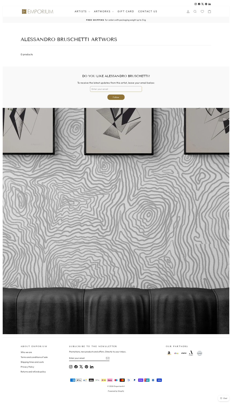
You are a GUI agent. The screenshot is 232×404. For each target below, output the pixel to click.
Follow (116, 97)
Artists (81, 11)
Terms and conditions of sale (34, 357)
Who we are (26, 352)
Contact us (147, 11)
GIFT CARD (126, 11)
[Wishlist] (202, 11)
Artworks (103, 11)
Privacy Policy (27, 367)
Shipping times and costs (32, 362)
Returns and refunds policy (33, 371)
